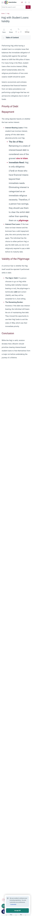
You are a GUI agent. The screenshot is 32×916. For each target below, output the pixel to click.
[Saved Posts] (29, 2)
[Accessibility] (25, 2)
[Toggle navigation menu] (3, 2)
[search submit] (28, 7)
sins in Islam (22, 158)
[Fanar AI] (3, 911)
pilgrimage (23, 220)
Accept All (17, 910)
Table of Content (12, 37)
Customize (13, 904)
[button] (16, 32)
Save (4, 32)
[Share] (3, 906)
